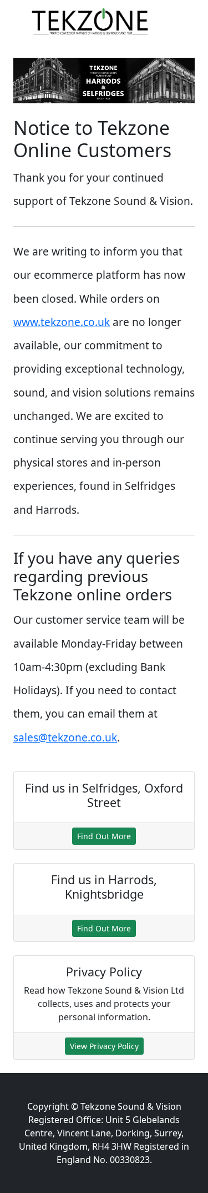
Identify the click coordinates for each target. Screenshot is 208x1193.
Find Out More (104, 836)
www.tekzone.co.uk (61, 321)
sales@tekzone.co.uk (65, 737)
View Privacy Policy (104, 1046)
